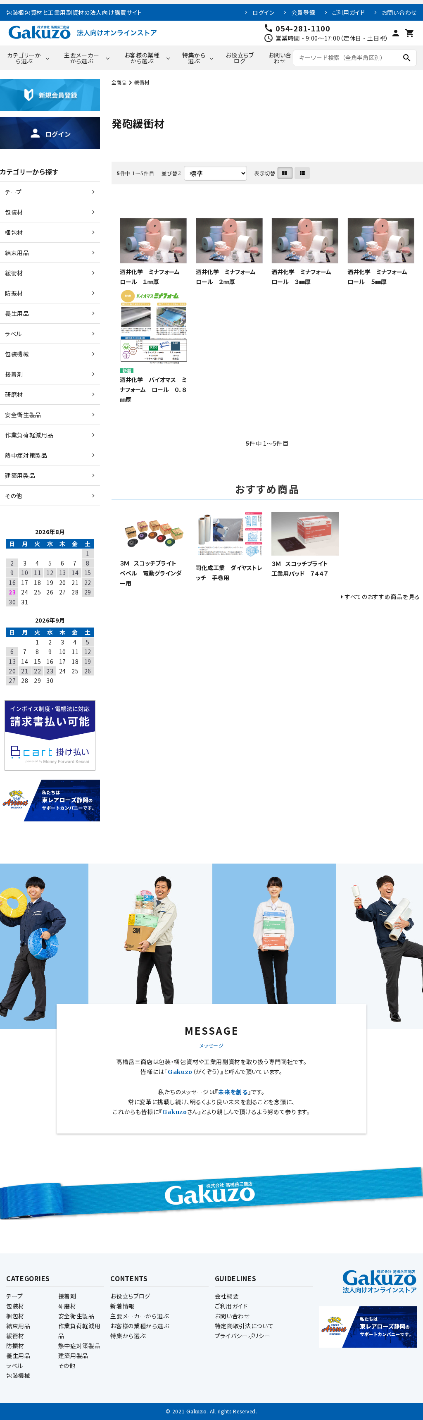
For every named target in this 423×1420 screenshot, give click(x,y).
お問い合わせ (399, 12)
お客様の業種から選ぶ (142, 58)
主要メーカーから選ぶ (81, 58)
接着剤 (67, 1296)
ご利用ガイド (348, 12)
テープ (14, 1296)
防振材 (15, 1345)
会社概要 (227, 1296)
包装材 (15, 1306)
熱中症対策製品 (79, 1345)
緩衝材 (141, 82)
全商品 (119, 82)
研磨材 (67, 1306)
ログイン (263, 12)
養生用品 (18, 1355)
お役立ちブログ (240, 58)
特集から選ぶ (194, 58)
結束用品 (18, 1326)
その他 (67, 1365)
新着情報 (122, 1306)
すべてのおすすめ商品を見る (382, 596)
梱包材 (15, 1316)
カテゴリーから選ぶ (24, 58)
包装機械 (18, 1375)
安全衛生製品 (76, 1316)
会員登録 (303, 12)
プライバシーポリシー (243, 1336)
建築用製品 (73, 1355)
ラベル (14, 1365)
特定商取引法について (244, 1326)
